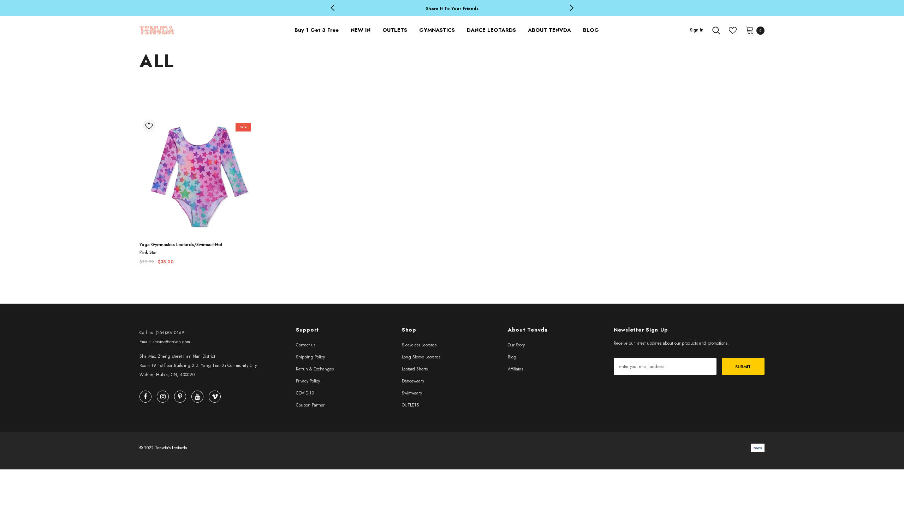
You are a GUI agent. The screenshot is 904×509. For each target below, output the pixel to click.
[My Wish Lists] (733, 30)
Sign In (696, 30)
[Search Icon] (716, 30)
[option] (452, 8)
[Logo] (198, 30)
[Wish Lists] (149, 127)
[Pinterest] (180, 397)
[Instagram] (163, 397)
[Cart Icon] (749, 30)
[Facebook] (145, 397)
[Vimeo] (215, 397)
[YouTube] (197, 397)
